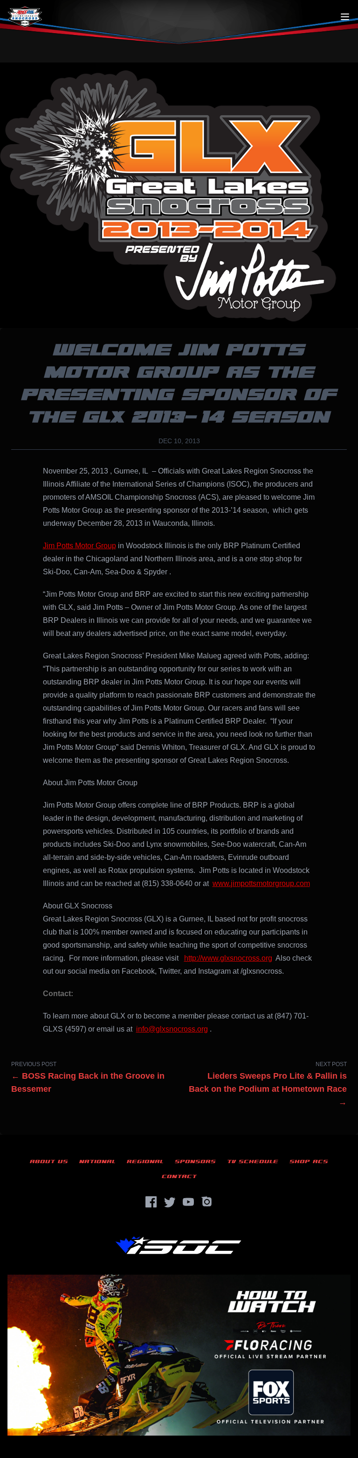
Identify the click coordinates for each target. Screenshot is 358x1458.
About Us (49, 1161)
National (97, 1161)
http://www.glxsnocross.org (228, 958)
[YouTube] (188, 1201)
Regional (145, 1161)
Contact (179, 1176)
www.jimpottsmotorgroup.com (261, 883)
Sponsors (195, 1161)
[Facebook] (151, 1201)
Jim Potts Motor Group (79, 546)
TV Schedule (252, 1161)
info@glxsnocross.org (172, 1029)
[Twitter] (169, 1201)
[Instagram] (207, 1201)
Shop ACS (308, 1161)
